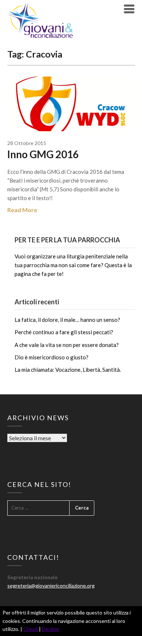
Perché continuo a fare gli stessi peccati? (64, 332)
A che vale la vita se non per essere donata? (67, 345)
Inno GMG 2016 (43, 154)
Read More (22, 209)
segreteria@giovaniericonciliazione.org (51, 585)
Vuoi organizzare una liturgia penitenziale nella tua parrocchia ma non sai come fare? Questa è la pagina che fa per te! (73, 265)
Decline (50, 629)
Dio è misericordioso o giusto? (51, 357)
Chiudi (30, 629)
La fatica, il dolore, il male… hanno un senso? (67, 319)
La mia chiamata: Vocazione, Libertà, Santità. (68, 369)
